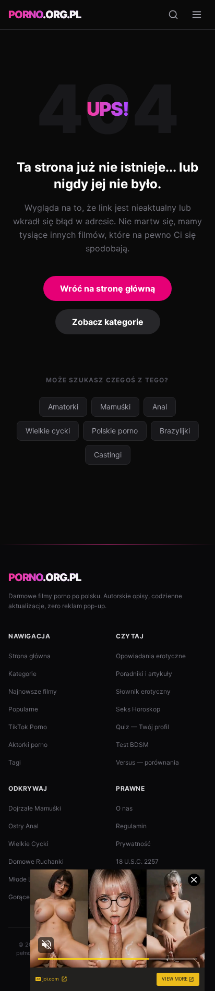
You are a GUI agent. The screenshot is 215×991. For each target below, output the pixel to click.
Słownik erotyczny (143, 691)
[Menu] (197, 15)
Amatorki (63, 406)
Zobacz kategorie (108, 322)
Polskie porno (115, 430)
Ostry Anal (23, 826)
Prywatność (133, 844)
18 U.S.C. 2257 (137, 861)
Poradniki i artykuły (144, 674)
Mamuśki (115, 406)
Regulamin (131, 826)
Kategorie (22, 674)
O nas (124, 808)
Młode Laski (26, 879)
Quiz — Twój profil (142, 727)
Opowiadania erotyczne (151, 656)
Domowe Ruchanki (36, 861)
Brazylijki (175, 430)
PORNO (44, 14)
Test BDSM (132, 744)
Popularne (23, 709)
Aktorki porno (27, 744)
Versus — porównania (147, 762)
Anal (159, 406)
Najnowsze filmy (32, 691)
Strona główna (29, 656)
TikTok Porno (27, 727)
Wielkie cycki (48, 430)
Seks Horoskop (138, 709)
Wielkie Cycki (28, 844)
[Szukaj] (173, 14)
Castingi (108, 454)
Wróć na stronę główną (107, 288)
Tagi (14, 762)
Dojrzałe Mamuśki (34, 808)
